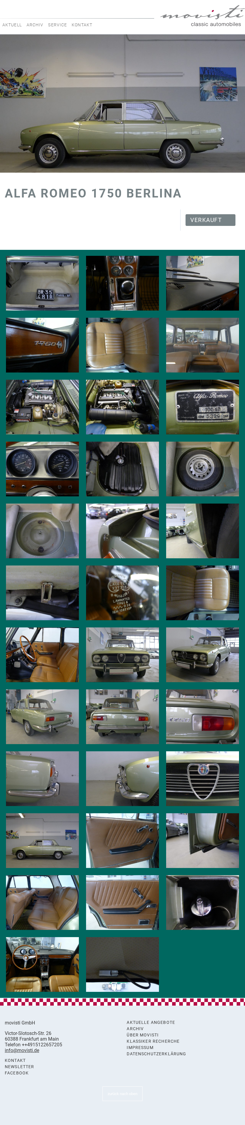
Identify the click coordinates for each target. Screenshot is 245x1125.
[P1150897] (42, 469)
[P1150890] (202, 840)
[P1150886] (122, 778)
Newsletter (19, 1066)
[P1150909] (42, 283)
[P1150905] (122, 407)
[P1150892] (122, 902)
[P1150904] (42, 407)
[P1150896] (122, 964)
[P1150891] (42, 902)
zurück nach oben (122, 1093)
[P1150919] (122, 592)
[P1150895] (42, 964)
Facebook (17, 1073)
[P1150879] (42, 840)
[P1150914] (122, 531)
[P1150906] (202, 407)
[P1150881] (202, 654)
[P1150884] (202, 716)
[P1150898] (122, 283)
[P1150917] (202, 531)
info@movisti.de (22, 1050)
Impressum (140, 1047)
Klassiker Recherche (153, 1041)
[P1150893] (202, 902)
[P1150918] (42, 592)
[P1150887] (202, 778)
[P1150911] (122, 469)
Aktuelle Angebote (151, 1022)
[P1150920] (202, 592)
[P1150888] (42, 654)
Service (57, 24)
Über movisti (143, 1035)
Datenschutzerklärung (156, 1053)
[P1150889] (122, 840)
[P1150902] (122, 345)
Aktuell (12, 24)
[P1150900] (202, 283)
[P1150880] (122, 654)
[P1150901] (42, 345)
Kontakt (82, 24)
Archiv (35, 24)
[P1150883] (122, 716)
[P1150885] (42, 778)
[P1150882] (42, 716)
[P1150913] (42, 531)
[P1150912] (202, 469)
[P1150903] (202, 345)
